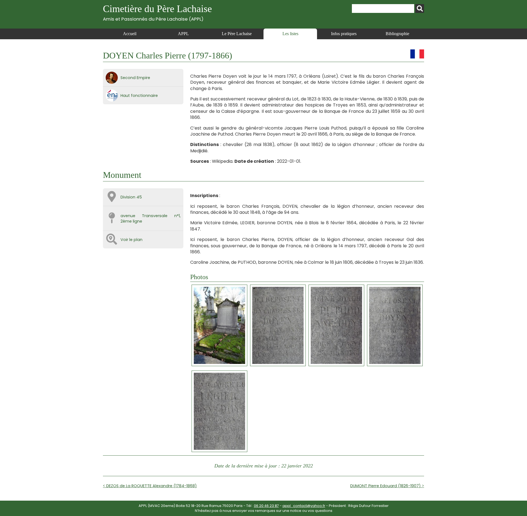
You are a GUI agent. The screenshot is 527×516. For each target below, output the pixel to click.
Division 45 (131, 197)
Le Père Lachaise (237, 33)
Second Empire (135, 77)
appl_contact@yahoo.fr (303, 505)
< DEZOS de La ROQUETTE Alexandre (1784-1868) (150, 486)
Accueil (129, 33)
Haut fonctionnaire (139, 95)
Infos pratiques (344, 33)
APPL (183, 33)
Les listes (290, 33)
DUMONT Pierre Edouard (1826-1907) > (387, 486)
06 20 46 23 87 (266, 505)
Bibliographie (397, 33)
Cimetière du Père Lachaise (157, 12)
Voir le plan (131, 239)
